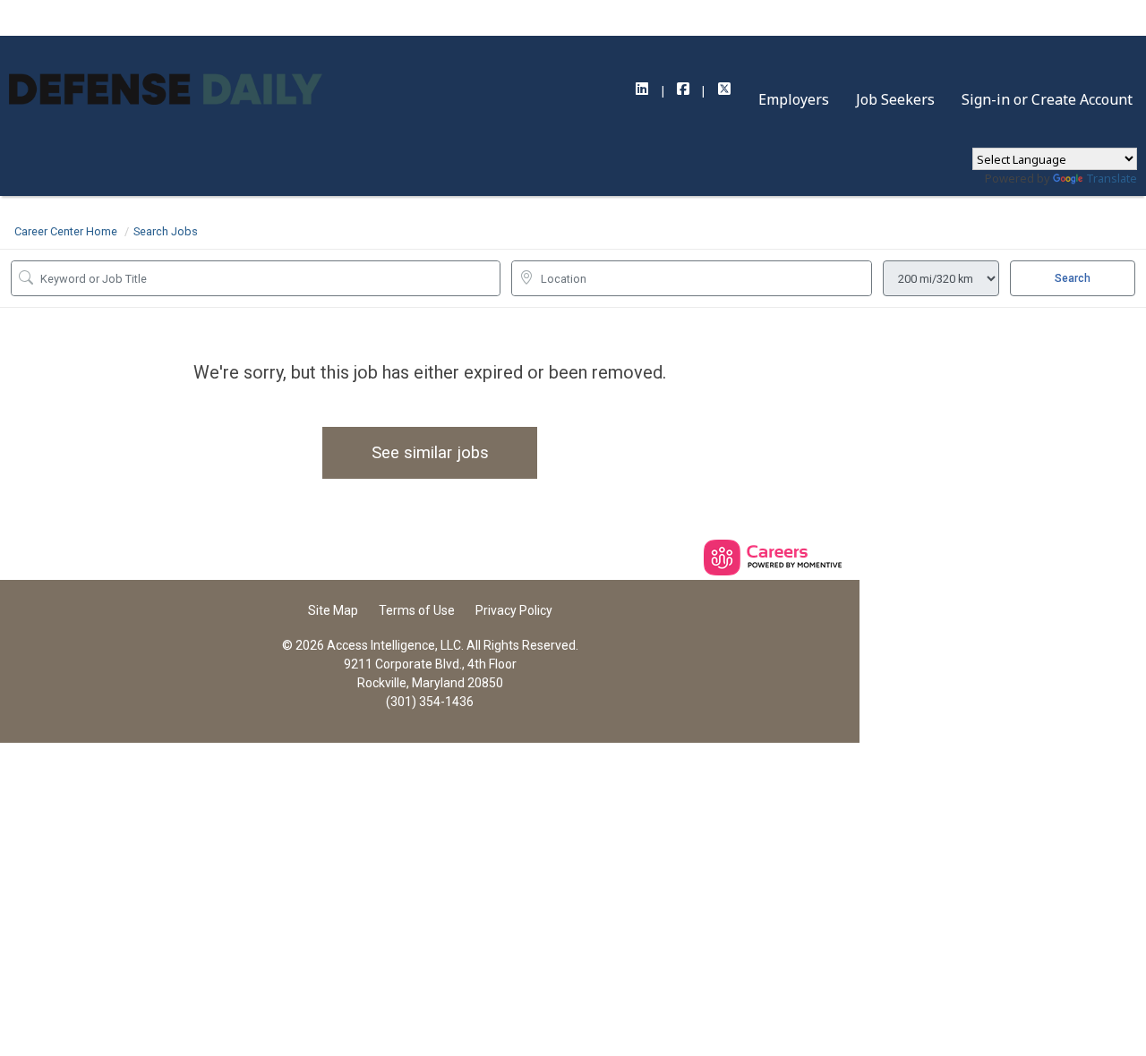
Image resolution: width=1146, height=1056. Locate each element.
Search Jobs (165, 231)
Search (1072, 278)
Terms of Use (417, 610)
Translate (1111, 178)
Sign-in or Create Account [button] (1047, 99)
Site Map (333, 610)
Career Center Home (65, 231)
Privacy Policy (513, 610)
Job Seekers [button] (895, 99)
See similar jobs (430, 452)
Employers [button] (793, 99)
